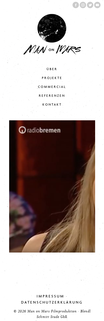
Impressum (50, 296)
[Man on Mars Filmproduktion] (52, 53)
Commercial (52, 86)
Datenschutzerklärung (52, 302)
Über (52, 69)
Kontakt (52, 104)
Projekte (52, 78)
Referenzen (52, 95)
